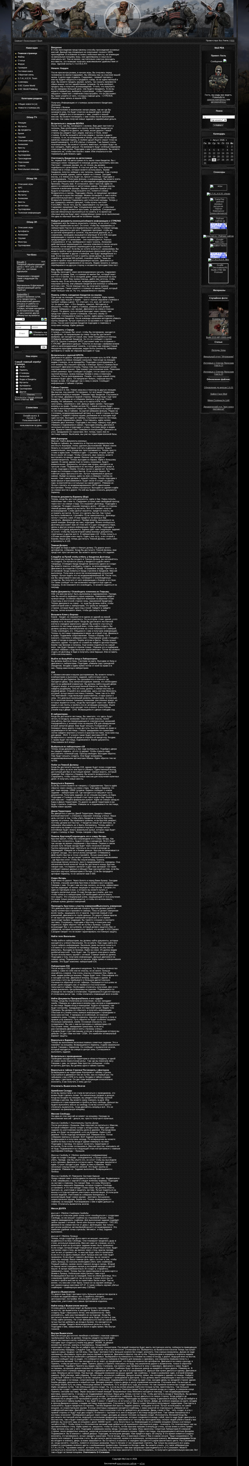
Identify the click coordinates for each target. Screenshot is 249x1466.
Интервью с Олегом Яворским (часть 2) (218, 373)
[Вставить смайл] (45, 319)
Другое (22, 392)
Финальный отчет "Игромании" (218, 356)
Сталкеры (24, 373)
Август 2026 (218, 140)
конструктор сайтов (126, 1463)
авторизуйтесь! (218, 102)
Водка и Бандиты (27, 379)
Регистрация (30, 40)
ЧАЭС (22, 367)
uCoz (142, 1463)
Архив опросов (35, 397)
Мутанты (23, 382)
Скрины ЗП (218, 319)
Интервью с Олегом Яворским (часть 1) (218, 364)
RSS (232, 40)
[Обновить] (42, 319)
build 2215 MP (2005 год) (219, 337)
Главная (18, 40)
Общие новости (26, 104)
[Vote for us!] (218, 193)
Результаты (20, 397)
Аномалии (24, 376)
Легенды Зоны (218, 350)
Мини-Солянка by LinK (219, 400)
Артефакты (25, 385)
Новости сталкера (27, 108)
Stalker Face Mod (218, 394)
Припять (23, 370)
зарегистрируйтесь (216, 99)
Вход (40, 40)
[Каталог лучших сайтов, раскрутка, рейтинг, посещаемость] (218, 234)
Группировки (25, 388)
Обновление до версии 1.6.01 (218, 387)
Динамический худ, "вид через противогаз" (218, 408)
